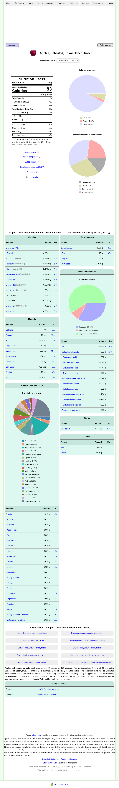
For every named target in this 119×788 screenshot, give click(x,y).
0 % (55, 269)
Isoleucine (11, 556)
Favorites (74, 3)
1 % (55, 264)
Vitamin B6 (10, 280)
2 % (55, 259)
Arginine (10, 525)
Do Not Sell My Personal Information (76, 767)
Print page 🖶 (32, 172)
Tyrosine (10, 604)
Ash (62, 447)
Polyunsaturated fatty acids (73, 394)
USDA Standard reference (49, 689)
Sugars (65, 259)
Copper (9, 335)
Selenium (10, 367)
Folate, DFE (11, 290)
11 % (53, 335)
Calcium (9, 330)
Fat (62, 347)
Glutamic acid (12, 540)
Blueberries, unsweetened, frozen (32, 663)
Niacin (8, 269)
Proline (10, 583)
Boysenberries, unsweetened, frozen (32, 655)
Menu (8, 3)
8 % (109, 248)
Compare (62, 3)
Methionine (11, 572)
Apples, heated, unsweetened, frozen (32, 633)
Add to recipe (30, 162)
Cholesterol (66, 429)
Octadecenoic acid (70, 389)
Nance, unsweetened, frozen (32, 640)
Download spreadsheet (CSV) (32, 167)
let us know (36, 735)
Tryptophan (11, 599)
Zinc (7, 378)
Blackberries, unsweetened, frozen (87, 648)
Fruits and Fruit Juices (47, 694)
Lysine (9, 567)
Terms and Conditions (37, 767)
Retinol (10, 253)
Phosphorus (11, 356)
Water (63, 453)
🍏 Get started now (59, 784)
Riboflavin (10, 264)
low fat (35, 177)
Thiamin (9, 259)
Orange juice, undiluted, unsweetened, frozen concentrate (87, 663)
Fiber (64, 253)
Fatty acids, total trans (71, 410)
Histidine (10, 551)
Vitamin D (10, 311)
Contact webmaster (69, 759)
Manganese (11, 351)
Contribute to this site (51, 759)
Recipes (85, 3)
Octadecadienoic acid (72, 400)
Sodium (9, 372)
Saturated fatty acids (70, 352)
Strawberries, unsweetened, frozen (32, 648)
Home (30, 3)
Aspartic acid (12, 530)
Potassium (10, 362)
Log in (110, 3)
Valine (9, 609)
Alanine (10, 519)
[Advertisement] (59, 23)
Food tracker (98, 3)
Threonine (11, 593)
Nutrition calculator (45, 3)
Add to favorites (105, 45)
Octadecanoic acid (70, 368)
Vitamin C (10, 306)
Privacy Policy (53, 767)
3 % (55, 280)
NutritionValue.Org (49, 763)
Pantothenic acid (13, 274)
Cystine (10, 535)
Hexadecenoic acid (71, 384)
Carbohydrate (66, 248)
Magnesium (10, 346)
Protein (9, 514)
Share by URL (31, 152)
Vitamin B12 (11, 285)
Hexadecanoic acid (71, 363)
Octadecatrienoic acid (72, 405)
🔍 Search (19, 3)
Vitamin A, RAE (12, 248)
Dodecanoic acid (70, 357)
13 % (53, 351)
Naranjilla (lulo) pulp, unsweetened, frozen (87, 640)
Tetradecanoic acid (70, 373)
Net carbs (66, 264)
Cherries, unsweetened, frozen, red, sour (87, 655)
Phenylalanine (13, 578)
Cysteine (21, 620)
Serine (9, 588)
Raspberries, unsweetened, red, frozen (87, 633)
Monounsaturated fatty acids (73, 378)
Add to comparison (30, 157)
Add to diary (12, 45)
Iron (7, 340)
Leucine (10, 562)
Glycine (10, 546)
